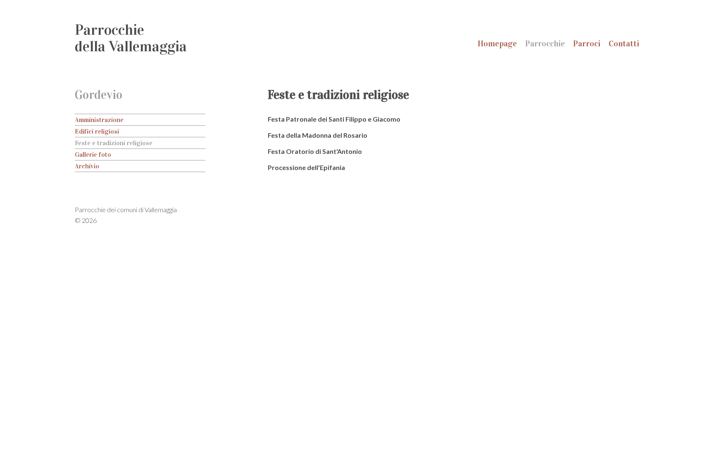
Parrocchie (545, 43)
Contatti (624, 43)
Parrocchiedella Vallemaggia (131, 38)
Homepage (497, 43)
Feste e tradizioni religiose (113, 143)
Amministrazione (99, 120)
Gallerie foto (93, 154)
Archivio (87, 166)
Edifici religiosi (97, 131)
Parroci (586, 43)
